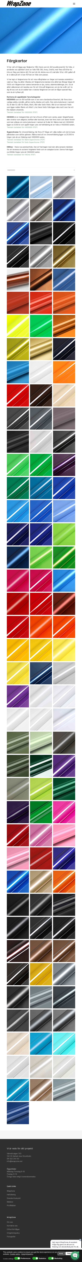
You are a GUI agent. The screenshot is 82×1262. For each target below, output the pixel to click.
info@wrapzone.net (14, 1161)
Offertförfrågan (13, 1229)
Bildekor (10, 1202)
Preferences (25, 1258)
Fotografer (11, 1236)
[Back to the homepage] (19, 3)
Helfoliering (11, 1195)
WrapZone (11, 1191)
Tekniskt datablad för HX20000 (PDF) (22, 112)
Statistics (42, 1258)
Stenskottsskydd (13, 1198)
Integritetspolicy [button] (27, 1254)
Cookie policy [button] (15, 1254)
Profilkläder (11, 1205)
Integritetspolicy (13, 1233)
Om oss (10, 1222)
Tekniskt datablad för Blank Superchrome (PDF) (26, 140)
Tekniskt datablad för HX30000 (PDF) (22, 127)
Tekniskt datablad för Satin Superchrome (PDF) (26, 142)
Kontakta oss (12, 1226)
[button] (74, 3)
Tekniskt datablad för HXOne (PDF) (21, 155)
